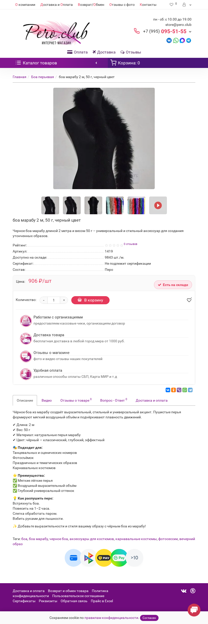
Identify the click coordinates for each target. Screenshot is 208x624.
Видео (47, 400)
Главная (19, 77)
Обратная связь (74, 601)
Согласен (149, 618)
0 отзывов (130, 244)
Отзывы (133, 52)
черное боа (58, 539)
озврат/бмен (91, 5)
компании (25, 5)
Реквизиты (48, 601)
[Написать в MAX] (182, 40)
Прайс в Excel (102, 601)
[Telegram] (190, 390)
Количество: (26, 300)
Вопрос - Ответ (113, 400)
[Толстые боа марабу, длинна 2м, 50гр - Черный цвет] (158, 205)
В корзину (93, 300)
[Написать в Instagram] (189, 40)
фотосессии (168, 539)
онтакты (148, 5)
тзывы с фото (122, 5)
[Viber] (179, 390)
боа (24, 539)
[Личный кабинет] (187, 4)
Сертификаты (24, 601)
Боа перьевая (42, 77)
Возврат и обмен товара (68, 591)
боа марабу (38, 539)
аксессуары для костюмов (92, 539)
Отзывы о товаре (76, 400)
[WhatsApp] (184, 390)
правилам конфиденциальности (111, 618)
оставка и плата (56, 5)
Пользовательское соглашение (78, 596)
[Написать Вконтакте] (169, 40)
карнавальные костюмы (136, 539)
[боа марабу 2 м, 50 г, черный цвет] (104, 138)
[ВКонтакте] (168, 390)
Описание (25, 400)
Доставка (106, 52)
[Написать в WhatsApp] (176, 40)
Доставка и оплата (152, 400)
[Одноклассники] (173, 390)
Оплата (81, 52)
